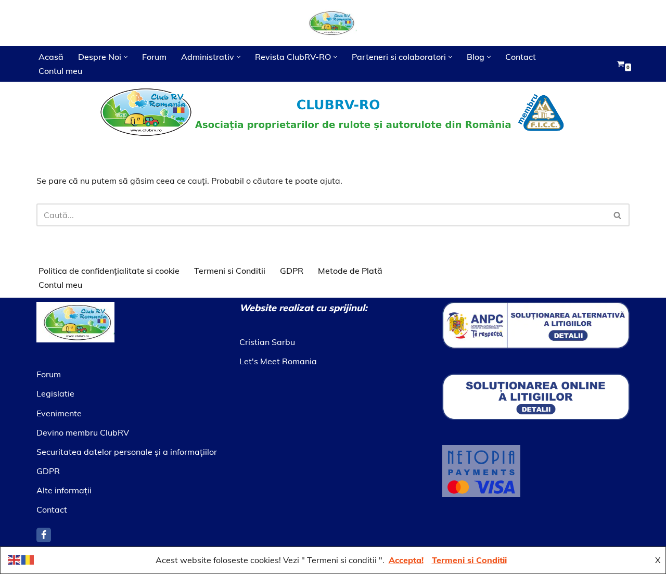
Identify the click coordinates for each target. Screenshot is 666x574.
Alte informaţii (64, 490)
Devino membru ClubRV (82, 432)
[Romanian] (28, 559)
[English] (14, 559)
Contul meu (60, 71)
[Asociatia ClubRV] (333, 22)
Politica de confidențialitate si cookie (109, 270)
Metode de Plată (350, 270)
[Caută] (618, 214)
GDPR (291, 270)
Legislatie (55, 393)
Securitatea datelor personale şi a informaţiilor (126, 452)
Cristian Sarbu (267, 342)
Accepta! (406, 560)
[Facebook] (43, 535)
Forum (154, 57)
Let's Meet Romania (278, 361)
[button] (125, 57)
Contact (520, 57)
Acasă (51, 57)
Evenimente (59, 413)
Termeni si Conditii (229, 270)
